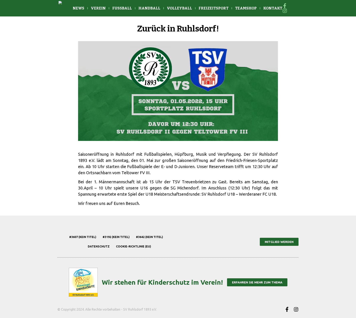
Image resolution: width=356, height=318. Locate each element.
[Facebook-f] (287, 309)
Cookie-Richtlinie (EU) (133, 246)
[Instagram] (296, 309)
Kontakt (272, 8)
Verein (98, 8)
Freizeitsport (213, 8)
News (78, 8)
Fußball (122, 8)
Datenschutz (99, 246)
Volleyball (179, 8)
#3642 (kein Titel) (149, 237)
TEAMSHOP (246, 8)
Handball (149, 8)
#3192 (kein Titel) (116, 237)
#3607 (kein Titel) (82, 237)
